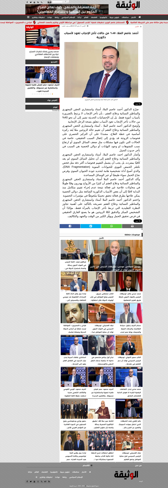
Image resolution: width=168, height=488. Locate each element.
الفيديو (54, 62)
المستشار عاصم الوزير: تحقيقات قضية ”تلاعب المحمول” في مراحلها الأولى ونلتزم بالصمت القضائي (100, 22)
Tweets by (56, 110)
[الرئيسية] (140, 17)
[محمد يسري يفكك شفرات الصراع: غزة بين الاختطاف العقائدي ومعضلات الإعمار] (42, 42)
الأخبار (137, 26)
